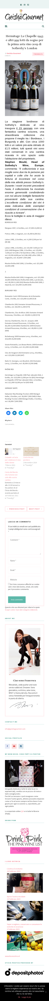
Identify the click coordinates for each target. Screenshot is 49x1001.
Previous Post (17, 509)
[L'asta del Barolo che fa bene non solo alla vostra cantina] (14, 485)
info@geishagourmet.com (15, 729)
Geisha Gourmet (14, 53)
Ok (19, 997)
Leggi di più (26, 997)
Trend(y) (38, 54)
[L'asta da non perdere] (31, 451)
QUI (22, 811)
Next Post (34, 509)
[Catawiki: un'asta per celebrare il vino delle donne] (13, 451)
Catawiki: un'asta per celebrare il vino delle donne (13, 460)
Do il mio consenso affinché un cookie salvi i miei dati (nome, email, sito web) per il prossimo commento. (23, 586)
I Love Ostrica (12, 861)
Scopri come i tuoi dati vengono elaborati (21, 610)
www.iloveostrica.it (12, 956)
